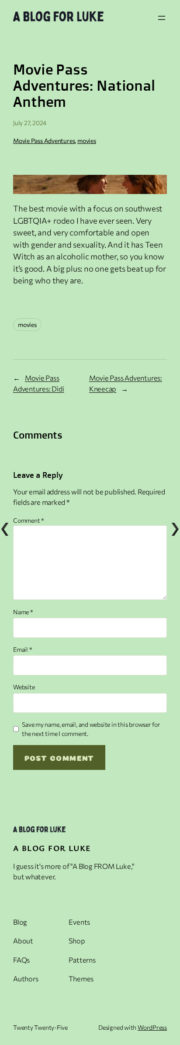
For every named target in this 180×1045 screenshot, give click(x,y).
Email (22, 649)
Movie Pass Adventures (44, 140)
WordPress (152, 1027)
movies (86, 140)
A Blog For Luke (52, 848)
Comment (28, 520)
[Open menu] (161, 18)
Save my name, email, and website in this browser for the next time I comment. (91, 729)
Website (24, 687)
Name (23, 612)
